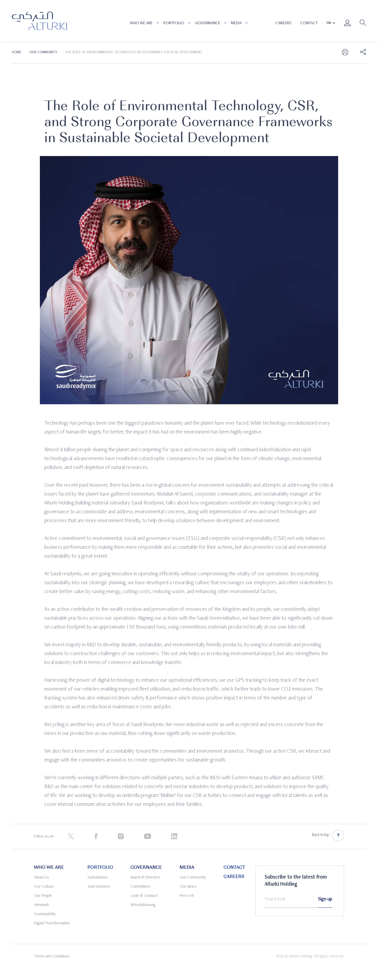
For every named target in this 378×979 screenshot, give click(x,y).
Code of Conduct (144, 896)
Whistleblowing (143, 905)
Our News (188, 887)
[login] (347, 27)
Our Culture (44, 887)
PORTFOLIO (174, 23)
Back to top (320, 835)
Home (16, 52)
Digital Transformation (52, 923)
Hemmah (41, 905)
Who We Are (142, 23)
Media (236, 23)
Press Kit (187, 896)
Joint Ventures (98, 887)
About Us (41, 878)
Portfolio (100, 868)
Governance (208, 23)
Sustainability (45, 914)
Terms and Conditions (52, 956)
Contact (309, 23)
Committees (140, 887)
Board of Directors (145, 878)
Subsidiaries (97, 878)
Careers (283, 23)
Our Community (43, 52)
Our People (43, 896)
